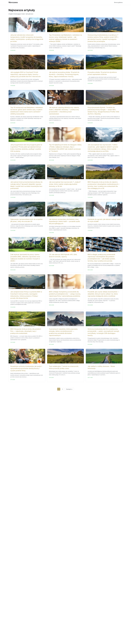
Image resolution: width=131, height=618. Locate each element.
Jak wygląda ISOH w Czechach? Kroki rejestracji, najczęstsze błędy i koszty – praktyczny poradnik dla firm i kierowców (25, 74)
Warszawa (13, 2)
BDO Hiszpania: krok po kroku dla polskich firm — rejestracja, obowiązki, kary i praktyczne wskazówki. (25, 331)
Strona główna (118, 2)
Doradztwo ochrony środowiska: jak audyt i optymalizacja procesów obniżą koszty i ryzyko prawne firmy (26, 368)
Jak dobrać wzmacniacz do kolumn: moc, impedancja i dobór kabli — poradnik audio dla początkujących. (64, 221)
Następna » (69, 389)
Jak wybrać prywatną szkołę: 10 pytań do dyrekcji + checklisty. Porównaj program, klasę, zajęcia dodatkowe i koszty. (64, 74)
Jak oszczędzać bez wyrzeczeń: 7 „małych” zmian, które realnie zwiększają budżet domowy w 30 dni (65, 184)
